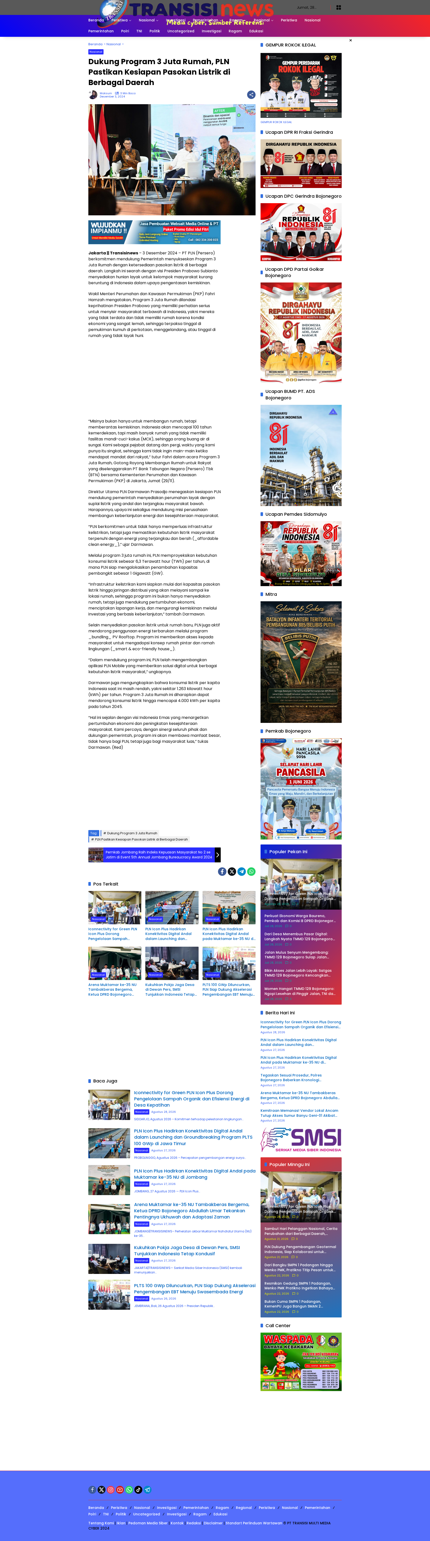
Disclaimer (213, 1523)
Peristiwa (119, 1507)
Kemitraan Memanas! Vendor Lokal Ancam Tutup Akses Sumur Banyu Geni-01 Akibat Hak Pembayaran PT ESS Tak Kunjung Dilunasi (299, 1113)
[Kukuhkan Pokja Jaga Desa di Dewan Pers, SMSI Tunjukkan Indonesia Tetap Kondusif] (171, 963)
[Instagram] (111, 1490)
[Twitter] (232, 871)
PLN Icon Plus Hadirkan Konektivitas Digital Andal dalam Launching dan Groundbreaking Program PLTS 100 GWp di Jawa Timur (170, 934)
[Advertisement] (154, 378)
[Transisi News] (187, 7)
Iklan (121, 1523)
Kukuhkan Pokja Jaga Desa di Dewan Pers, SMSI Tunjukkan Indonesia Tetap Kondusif (170, 989)
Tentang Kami (101, 1523)
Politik (121, 1514)
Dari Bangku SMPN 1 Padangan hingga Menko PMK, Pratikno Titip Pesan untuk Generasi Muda (299, 1267)
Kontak (177, 1523)
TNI (106, 1514)
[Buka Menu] (339, 7)
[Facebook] (222, 871)
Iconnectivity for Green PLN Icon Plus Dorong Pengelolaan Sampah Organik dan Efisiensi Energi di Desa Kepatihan (113, 934)
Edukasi (220, 1514)
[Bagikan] (251, 95)
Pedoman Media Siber (148, 1523)
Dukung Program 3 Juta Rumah (132, 833)
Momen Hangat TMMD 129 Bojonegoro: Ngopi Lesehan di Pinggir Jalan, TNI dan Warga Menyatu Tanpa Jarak (300, 991)
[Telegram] (241, 871)
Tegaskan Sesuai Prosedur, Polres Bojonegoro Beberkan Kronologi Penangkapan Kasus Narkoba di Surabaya (299, 1078)
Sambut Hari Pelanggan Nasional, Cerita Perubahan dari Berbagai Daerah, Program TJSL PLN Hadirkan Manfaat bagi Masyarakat (301, 1231)
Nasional (96, 52)
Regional (244, 1507)
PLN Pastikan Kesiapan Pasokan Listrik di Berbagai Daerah (141, 839)
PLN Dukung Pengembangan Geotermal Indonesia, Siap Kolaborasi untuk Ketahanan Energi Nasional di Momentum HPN (300, 1249)
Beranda (96, 1507)
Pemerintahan (196, 1507)
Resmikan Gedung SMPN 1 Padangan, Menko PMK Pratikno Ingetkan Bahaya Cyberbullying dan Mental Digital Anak (299, 1286)
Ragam (222, 1507)
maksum (106, 93)
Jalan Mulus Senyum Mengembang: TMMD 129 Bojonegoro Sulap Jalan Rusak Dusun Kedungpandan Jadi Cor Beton (299, 955)
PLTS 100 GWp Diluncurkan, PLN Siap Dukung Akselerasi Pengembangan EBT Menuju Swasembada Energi (228, 989)
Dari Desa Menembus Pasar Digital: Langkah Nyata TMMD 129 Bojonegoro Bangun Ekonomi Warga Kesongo (299, 936)
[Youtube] (120, 1490)
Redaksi (194, 1523)
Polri (92, 1514)
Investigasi (166, 1507)
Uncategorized (146, 1514)
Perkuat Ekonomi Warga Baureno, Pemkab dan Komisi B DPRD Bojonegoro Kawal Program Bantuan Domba (300, 918)
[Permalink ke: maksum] (94, 94)
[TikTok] (138, 1490)
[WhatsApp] (251, 871)
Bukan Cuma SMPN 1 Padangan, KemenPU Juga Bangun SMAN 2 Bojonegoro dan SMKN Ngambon (294, 1304)
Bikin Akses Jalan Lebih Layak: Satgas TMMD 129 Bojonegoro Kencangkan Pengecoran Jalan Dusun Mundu (298, 973)
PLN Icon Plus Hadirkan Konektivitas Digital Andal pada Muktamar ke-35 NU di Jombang (228, 934)
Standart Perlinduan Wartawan (254, 1523)
